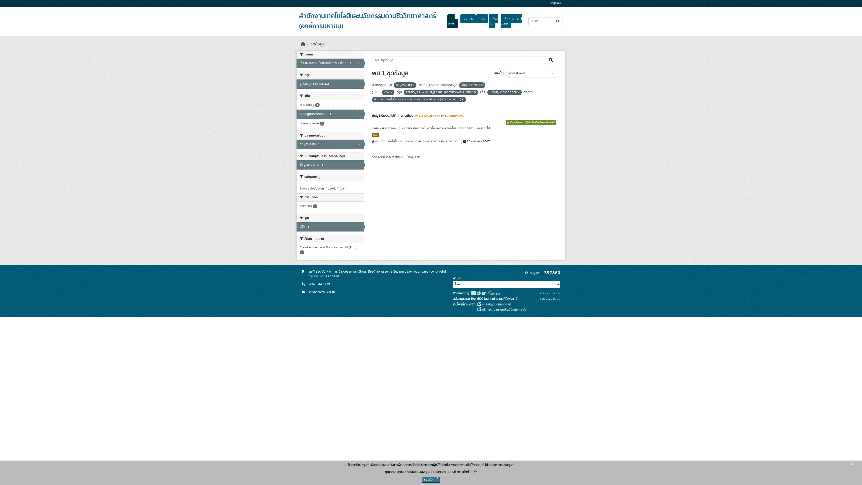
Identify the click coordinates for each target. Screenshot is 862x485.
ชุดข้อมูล (451, 21)
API (403, 157)
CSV (375, 135)
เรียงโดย (499, 73)
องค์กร (468, 19)
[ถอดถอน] (413, 85)
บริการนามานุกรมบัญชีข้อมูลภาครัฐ (504, 309)
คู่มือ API (415, 157)
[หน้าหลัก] (303, 44)
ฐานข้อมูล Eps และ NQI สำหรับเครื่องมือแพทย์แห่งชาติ (531, 122)
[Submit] (558, 21)
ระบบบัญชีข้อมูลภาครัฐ (496, 304)
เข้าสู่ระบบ (555, 3)
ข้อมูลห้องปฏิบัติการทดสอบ (393, 116)
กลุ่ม (482, 19)
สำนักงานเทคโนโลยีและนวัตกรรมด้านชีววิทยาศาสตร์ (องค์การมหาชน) (367, 21)
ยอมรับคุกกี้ (431, 479)
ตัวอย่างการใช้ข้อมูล (511, 21)
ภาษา (456, 278)
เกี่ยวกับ (493, 21)
